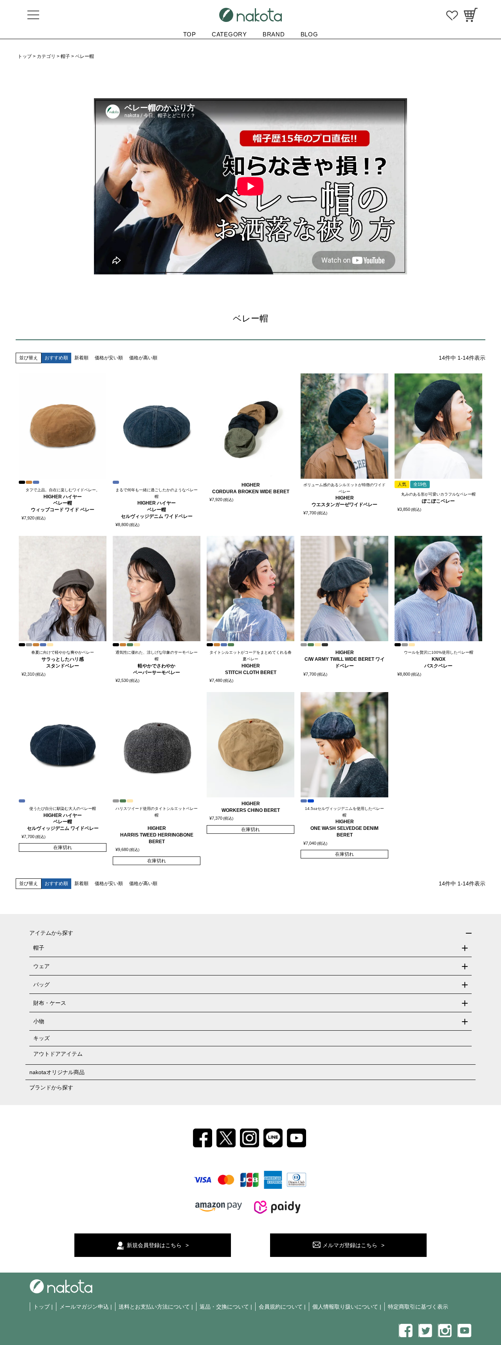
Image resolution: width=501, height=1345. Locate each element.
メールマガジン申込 (84, 1307)
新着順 (81, 358)
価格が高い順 (143, 358)
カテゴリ (46, 56)
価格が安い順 (109, 358)
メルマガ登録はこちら (350, 1245)
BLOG (309, 34)
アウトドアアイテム (58, 1054)
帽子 (65, 56)
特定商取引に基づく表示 (418, 1307)
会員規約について (281, 1307)
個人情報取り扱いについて (345, 1307)
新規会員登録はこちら (154, 1245)
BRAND (274, 34)
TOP (189, 34)
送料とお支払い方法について (154, 1307)
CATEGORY (229, 34)
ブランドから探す (51, 1087)
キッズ (41, 1038)
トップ (25, 56)
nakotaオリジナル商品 (57, 1072)
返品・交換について (224, 1307)
